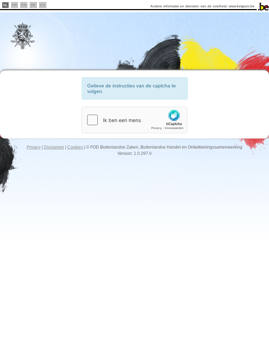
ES (42, 5)
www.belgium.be (242, 6)
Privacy (34, 147)
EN (23, 5)
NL (5, 5)
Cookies (75, 147)
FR (14, 5)
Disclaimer (54, 147)
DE (33, 5)
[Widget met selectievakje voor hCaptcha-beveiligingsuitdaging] (134, 120)
